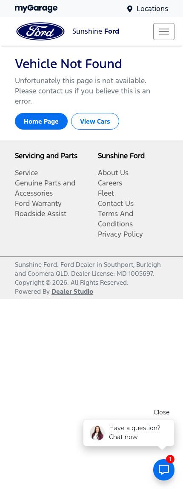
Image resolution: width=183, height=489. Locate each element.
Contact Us (116, 203)
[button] (163, 31)
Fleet (106, 193)
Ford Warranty (38, 203)
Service (26, 172)
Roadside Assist (40, 213)
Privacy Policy (120, 234)
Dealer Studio (72, 291)
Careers (110, 183)
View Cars (95, 121)
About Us (113, 172)
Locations (152, 8)
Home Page (41, 121)
